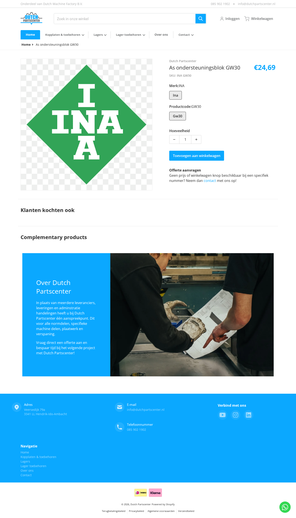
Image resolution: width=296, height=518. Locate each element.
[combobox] (130, 18)
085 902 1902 (220, 4)
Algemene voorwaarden (161, 511)
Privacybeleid (136, 511)
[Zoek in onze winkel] (200, 18)
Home (25, 452)
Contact (26, 475)
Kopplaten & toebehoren (38, 457)
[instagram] (235, 415)
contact (210, 180)
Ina (175, 95)
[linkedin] (248, 415)
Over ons (27, 470)
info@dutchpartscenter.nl (256, 4)
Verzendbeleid (186, 511)
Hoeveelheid (179, 130)
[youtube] (222, 415)
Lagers (25, 461)
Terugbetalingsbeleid (113, 511)
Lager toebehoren (33, 466)
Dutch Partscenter (140, 504)
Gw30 (177, 116)
